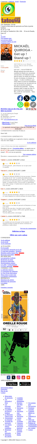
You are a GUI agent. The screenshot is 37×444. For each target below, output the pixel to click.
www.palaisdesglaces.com (11, 119)
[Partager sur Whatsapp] (20, 105)
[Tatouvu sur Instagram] (18, 379)
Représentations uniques (8, 263)
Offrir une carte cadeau (18, 235)
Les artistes (4, 283)
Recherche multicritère (7, 261)
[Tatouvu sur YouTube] (23, 379)
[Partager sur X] (27, 98)
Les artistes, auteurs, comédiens (8, 426)
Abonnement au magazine (9, 418)
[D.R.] (6, 60)
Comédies (20, 398)
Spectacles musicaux (20, 427)
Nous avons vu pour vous (8, 275)
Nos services (32, 406)
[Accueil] (8, 16)
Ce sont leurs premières (8, 251)
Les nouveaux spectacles (8, 406)
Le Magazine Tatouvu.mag (9, 415)
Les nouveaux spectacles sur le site (11, 249)
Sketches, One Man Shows (20, 404)
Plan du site (4, 391)
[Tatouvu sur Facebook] (8, 379)
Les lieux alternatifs (6, 266)
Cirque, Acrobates (20, 420)
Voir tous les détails (30, 125)
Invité (17, 1)
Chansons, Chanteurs (20, 424)
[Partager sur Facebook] (20, 98)
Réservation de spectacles (9, 397)
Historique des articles (7, 280)
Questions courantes (7, 287)
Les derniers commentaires (9, 276)
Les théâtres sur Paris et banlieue (8, 411)
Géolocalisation (12, 264)
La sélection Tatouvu (7, 270)
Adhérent (11, 1)
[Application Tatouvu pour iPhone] (11, 386)
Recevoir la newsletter (7, 254)
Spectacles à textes (20, 417)
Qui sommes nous (6, 38)
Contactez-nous (5, 43)
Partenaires (4, 389)
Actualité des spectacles (9, 422)
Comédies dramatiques (20, 400)
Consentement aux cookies (32, 427)
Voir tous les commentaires (28, 228)
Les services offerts (6, 40)
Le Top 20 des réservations (9, 273)
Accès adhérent (31, 142)
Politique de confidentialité (32, 424)
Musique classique (19, 430)
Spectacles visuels (20, 408)
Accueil (3, 36)
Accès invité (4, 242)
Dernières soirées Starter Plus (9, 253)
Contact (3, 393)
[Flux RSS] (28, 379)
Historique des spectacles (8, 281)
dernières (18, 251)
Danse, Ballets (19, 434)
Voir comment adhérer (29, 154)
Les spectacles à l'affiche (8, 258)
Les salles (4, 264)
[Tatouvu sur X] (13, 379)
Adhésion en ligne (18, 231)
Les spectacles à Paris (8, 401)
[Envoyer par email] (27, 105)
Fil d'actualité (5, 248)
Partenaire (23, 1)
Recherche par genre (7, 259)
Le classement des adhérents (9, 271)
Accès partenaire (6, 243)
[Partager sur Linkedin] (33, 98)
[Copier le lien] (33, 105)
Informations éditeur (7, 387)
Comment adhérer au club (8, 41)
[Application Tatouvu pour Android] (25, 386)
